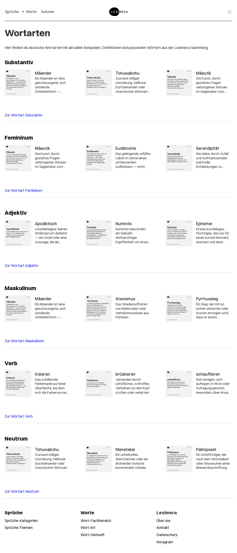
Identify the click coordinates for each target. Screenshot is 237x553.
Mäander (43, 73)
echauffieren (208, 374)
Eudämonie (125, 148)
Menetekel (125, 449)
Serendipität (207, 148)
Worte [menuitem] (31, 11)
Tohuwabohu (127, 73)
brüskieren (125, 374)
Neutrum (16, 438)
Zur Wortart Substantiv (23, 115)
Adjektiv (16, 212)
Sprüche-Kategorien (21, 520)
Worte (87, 512)
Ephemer (204, 223)
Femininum (19, 137)
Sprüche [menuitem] (12, 11)
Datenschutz (167, 534)
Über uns (163, 520)
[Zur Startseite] (118, 11)
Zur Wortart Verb (19, 416)
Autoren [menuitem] (47, 11)
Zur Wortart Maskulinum (24, 341)
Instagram (164, 542)
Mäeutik (203, 73)
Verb (11, 363)
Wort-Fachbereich (96, 520)
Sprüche (14, 512)
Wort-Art (88, 527)
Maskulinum (20, 287)
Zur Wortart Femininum (23, 190)
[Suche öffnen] (229, 12)
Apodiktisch (46, 223)
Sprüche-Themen (19, 527)
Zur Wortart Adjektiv (21, 265)
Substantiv (19, 62)
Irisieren (42, 374)
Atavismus (125, 298)
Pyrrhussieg (207, 298)
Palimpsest (206, 449)
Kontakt (162, 527)
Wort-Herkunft (93, 534)
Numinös (123, 223)
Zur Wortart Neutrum (22, 491)
